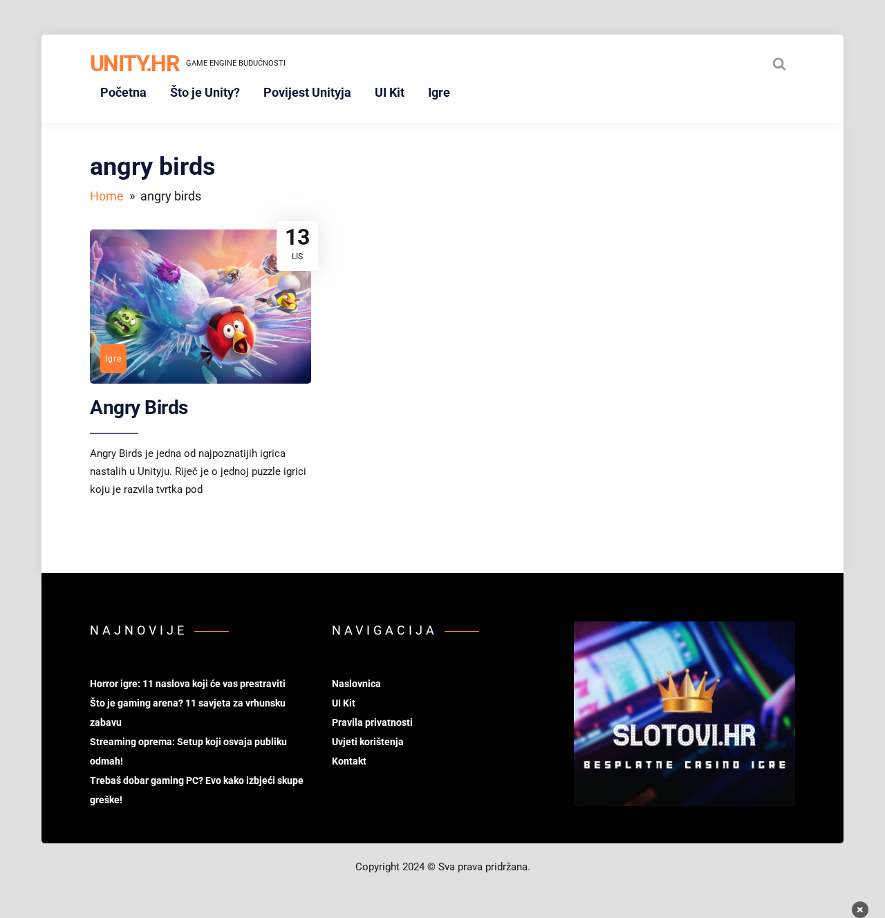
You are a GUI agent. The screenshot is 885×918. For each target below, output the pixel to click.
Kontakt (349, 761)
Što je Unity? (205, 92)
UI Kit (389, 92)
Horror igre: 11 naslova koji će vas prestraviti (188, 683)
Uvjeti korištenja (368, 741)
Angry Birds (139, 407)
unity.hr (134, 63)
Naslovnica (356, 683)
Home (107, 196)
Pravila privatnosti (372, 722)
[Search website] (779, 63)
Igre (439, 92)
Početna (123, 92)
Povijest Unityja (307, 92)
